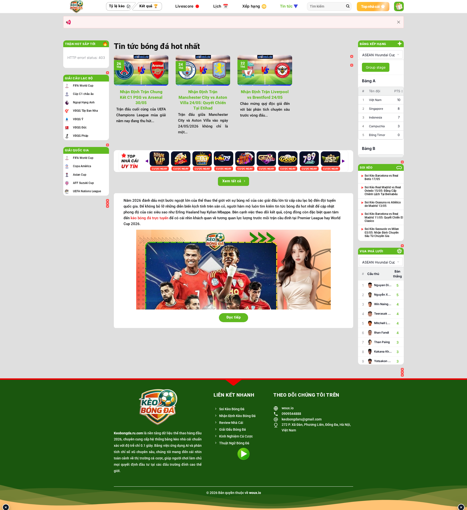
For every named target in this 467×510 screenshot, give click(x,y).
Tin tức (286, 6)
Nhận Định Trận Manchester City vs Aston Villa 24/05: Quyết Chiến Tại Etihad (203, 99)
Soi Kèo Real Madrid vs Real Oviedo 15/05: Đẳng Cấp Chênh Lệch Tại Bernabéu (383, 191)
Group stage (376, 67)
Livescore (184, 6)
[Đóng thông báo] (399, 22)
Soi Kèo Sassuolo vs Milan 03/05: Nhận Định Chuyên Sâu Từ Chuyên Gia (382, 232)
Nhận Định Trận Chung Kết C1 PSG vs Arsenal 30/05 (141, 97)
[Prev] (147, 161)
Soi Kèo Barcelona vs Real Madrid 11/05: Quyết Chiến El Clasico (384, 217)
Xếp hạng (251, 6)
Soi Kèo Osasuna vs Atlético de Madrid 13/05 (383, 204)
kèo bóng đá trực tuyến (149, 218)
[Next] (293, 97)
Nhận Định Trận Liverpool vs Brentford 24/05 (265, 94)
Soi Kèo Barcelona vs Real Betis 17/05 (381, 177)
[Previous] (113, 97)
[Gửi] (347, 6)
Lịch (217, 6)
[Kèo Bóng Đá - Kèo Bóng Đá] (78, 6)
